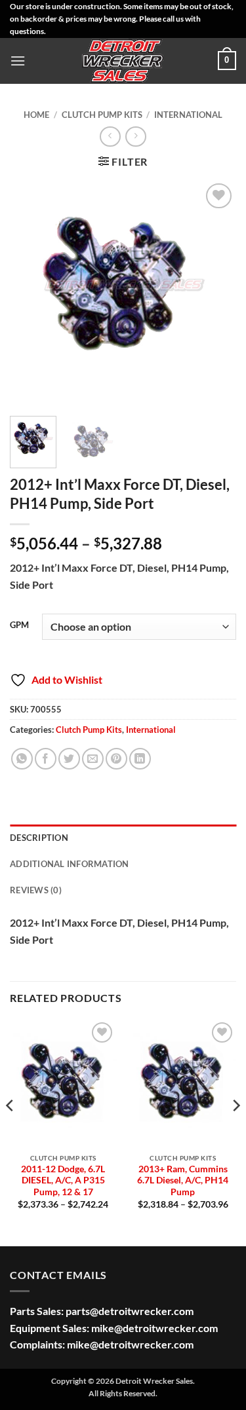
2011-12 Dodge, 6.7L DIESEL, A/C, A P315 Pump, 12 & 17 (63, 1180)
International (188, 114)
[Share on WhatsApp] (22, 759)
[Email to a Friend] (93, 759)
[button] (18, 61)
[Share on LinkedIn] (140, 759)
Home (36, 114)
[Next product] (110, 136)
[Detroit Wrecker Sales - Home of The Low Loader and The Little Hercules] (123, 61)
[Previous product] (135, 136)
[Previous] (31, 293)
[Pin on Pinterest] (116, 759)
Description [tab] (39, 837)
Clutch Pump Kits (102, 114)
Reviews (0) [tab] (36, 890)
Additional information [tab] (69, 864)
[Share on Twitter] (69, 759)
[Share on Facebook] (45, 759)
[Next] (215, 293)
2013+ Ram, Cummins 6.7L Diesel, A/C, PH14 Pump (182, 1180)
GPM (19, 625)
